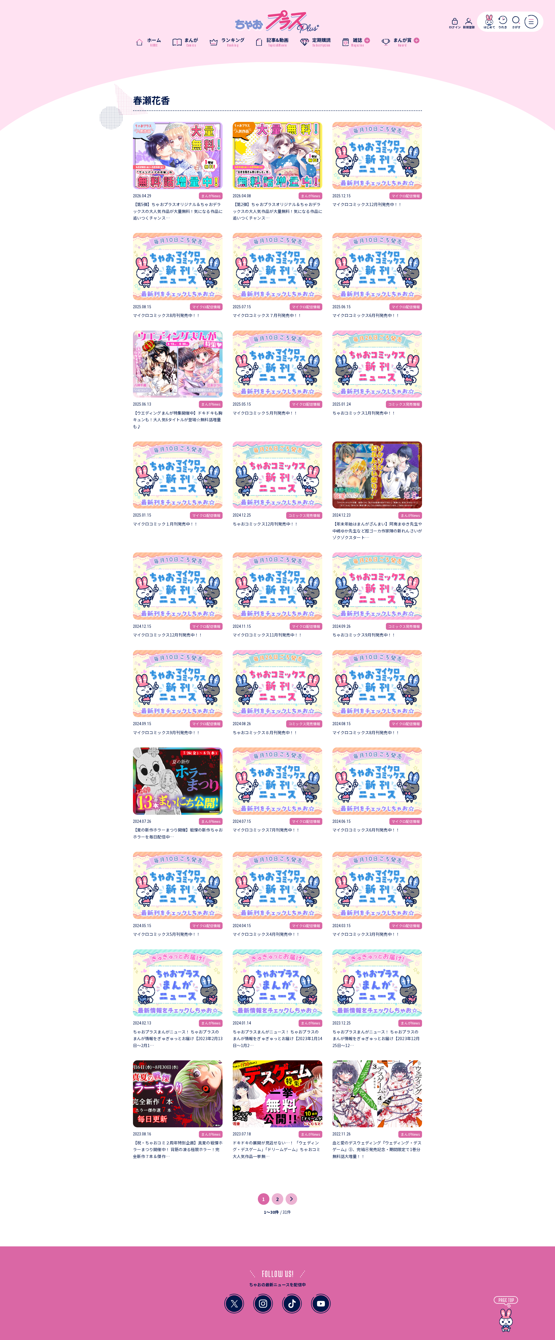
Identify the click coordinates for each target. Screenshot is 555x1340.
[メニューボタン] (531, 21)
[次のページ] (291, 1199)
